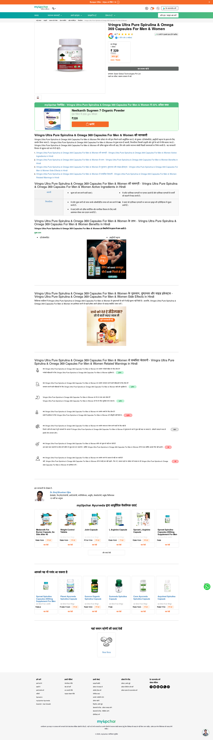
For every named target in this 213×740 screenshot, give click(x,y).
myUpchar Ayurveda (43, 700)
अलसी (49, 192)
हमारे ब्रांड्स (75, 15)
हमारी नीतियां (68, 679)
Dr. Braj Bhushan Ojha (60, 492)
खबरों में (38, 687)
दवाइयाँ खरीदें (96, 683)
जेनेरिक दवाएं (96, 694)
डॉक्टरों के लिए (125, 679)
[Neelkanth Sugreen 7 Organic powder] (52, 119)
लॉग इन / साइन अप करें (168, 15)
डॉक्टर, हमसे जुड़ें (125, 683)
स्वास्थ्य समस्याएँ (53, 15)
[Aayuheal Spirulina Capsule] (167, 585)
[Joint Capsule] (94, 518)
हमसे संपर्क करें (40, 690)
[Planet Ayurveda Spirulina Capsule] (70, 585)
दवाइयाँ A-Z (92, 15)
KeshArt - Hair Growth (43, 704)
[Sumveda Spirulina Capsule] (118, 585)
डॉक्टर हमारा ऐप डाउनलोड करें (129, 690)
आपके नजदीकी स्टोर (98, 697)
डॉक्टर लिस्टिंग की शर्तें (127, 687)
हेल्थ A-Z (109, 15)
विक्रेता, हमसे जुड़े (97, 704)
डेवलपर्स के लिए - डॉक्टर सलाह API (102, 707)
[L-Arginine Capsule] (119, 518)
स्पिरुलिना (48, 201)
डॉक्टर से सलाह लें (98, 687)
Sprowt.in (39, 697)
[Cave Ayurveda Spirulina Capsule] (143, 585)
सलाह (36, 15)
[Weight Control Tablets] (70, 518)
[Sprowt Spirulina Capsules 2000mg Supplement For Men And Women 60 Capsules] (167, 518)
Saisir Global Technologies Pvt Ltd (127, 73)
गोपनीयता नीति (69, 683)
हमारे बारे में (39, 683)
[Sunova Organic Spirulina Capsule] (94, 585)
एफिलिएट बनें (96, 714)
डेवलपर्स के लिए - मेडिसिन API (101, 711)
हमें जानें (38, 679)
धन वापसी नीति (69, 690)
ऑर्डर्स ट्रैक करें (97, 690)
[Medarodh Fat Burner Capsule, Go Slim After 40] (46, 518)
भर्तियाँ (38, 694)
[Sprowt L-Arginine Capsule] (143, 518)
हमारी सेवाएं (96, 679)
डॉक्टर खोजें (96, 700)
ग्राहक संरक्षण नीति (70, 694)
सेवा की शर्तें (68, 687)
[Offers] (146, 8)
